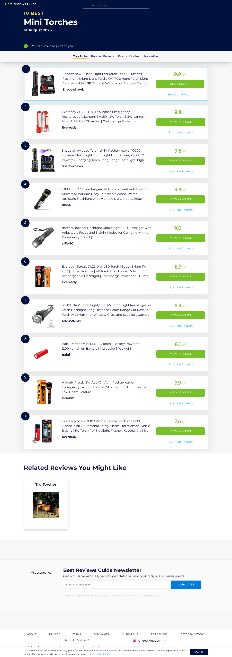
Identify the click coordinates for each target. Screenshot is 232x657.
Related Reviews (103, 56)
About (31, 634)
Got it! (199, 652)
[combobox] (116, 5)
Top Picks (80, 56)
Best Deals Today (193, 634)
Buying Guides (128, 56)
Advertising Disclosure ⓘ (77, 640)
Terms (77, 634)
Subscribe (186, 584)
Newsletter (150, 56)
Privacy (54, 634)
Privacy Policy (102, 653)
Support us (130, 634)
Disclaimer (101, 634)
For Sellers (159, 634)
